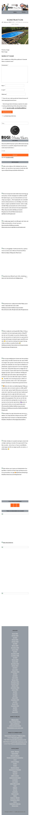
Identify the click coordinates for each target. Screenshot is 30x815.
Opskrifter (15, 791)
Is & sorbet (15, 781)
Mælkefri (15, 787)
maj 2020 (15, 643)
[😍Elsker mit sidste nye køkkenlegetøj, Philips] (15, 398)
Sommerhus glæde (15, 800)
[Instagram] (18, 505)
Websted (4, 94)
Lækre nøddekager (15, 723)
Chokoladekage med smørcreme (15, 728)
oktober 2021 (15, 635)
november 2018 (15, 655)
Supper (15, 801)
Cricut (15, 759)
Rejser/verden (15, 793)
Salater (15, 795)
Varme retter (15, 805)
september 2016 (15, 671)
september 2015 (15, 687)
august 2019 (15, 649)
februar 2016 (15, 679)
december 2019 (15, 647)
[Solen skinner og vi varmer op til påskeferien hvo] (15, 480)
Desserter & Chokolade (15, 769)
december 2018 (15, 653)
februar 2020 (15, 645)
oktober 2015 (15, 685)
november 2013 (15, 706)
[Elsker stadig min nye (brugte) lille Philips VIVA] (15, 343)
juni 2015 (15, 693)
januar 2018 (15, 661)
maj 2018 (15, 657)
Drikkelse (15, 771)
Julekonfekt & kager (15, 783)
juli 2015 (15, 692)
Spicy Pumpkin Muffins (15, 721)
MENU (15, 12)
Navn (3, 85)
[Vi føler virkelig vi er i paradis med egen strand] (15, 453)
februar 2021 (15, 639)
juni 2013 (15, 710)
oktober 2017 (15, 665)
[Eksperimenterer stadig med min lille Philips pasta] (15, 316)
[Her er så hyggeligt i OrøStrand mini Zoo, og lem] (15, 261)
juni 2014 (15, 702)
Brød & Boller (15, 753)
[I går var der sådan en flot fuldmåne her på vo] (15, 178)
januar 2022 (15, 633)
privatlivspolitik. (10, 157)
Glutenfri (15, 773)
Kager (15, 785)
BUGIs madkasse (15, 755)
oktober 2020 (15, 641)
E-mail (3, 90)
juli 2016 (15, 673)
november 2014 (15, 699)
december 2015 (15, 681)
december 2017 (15, 663)
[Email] (12, 505)
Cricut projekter (15, 761)
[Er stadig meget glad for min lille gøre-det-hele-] (15, 233)
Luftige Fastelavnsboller (15, 725)
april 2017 (15, 667)
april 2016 (15, 675)
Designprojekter (15, 767)
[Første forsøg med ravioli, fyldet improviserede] (15, 206)
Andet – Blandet (15, 751)
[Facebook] (15, 505)
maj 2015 (15, 695)
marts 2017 (15, 669)
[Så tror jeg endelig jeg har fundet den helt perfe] (15, 371)
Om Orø (15, 789)
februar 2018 (15, 659)
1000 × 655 (15, 22)
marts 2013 (15, 712)
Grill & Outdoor (15, 775)
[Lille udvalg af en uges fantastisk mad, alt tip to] (15, 425)
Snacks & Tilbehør (15, 797)
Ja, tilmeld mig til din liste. (10, 116)
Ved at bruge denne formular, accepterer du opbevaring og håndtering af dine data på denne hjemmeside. (15, 106)
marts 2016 (15, 677)
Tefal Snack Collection (15, 803)
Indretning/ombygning (15, 777)
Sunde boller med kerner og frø (18, 739)
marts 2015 (15, 697)
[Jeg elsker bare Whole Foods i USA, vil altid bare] (15, 288)
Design (15, 763)
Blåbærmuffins (15, 719)
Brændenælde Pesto (17, 737)
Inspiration (15, 779)
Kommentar (5, 65)
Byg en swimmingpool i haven (19, 743)
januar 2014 (15, 704)
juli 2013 (15, 708)
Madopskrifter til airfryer (11, 735)
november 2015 (15, 683)
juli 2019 (15, 651)
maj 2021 (15, 637)
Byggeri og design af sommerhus (15, 757)
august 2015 (15, 689)
